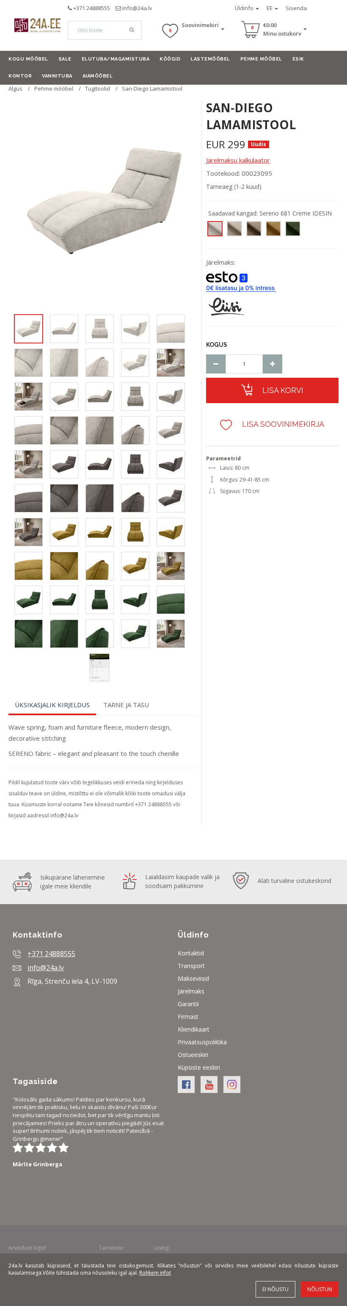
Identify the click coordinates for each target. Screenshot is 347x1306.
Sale (65, 59)
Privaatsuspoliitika (202, 1042)
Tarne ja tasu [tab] (126, 704)
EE (270, 8)
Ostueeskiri (193, 1055)
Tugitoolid (97, 88)
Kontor (20, 76)
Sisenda (296, 8)
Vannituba (57, 76)
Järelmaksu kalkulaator (238, 160)
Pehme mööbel (261, 59)
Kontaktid (191, 953)
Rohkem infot (155, 1272)
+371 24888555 (91, 8)
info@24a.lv (137, 8)
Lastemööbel (210, 59)
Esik (298, 59)
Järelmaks (191, 991)
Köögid (170, 59)
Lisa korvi (281, 390)
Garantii (188, 1004)
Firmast (188, 1017)
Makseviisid (193, 978)
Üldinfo (245, 8)
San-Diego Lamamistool (152, 88)
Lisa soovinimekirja (282, 424)
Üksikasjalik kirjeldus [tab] (52, 704)
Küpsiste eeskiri (199, 1067)
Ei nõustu (275, 1289)
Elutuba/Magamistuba (116, 59)
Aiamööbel (98, 76)
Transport (191, 966)
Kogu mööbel (28, 59)
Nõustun (319, 1289)
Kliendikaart (193, 1029)
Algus (15, 88)
